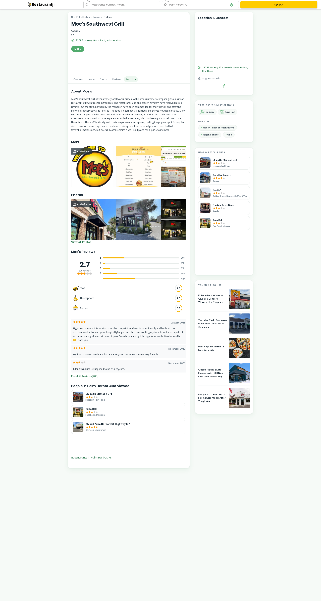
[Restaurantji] (41, 4)
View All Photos (81, 242)
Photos (103, 79)
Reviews (116, 79)
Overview (78, 79)
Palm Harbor (83, 17)
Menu (77, 49)
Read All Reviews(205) (85, 376)
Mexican (97, 17)
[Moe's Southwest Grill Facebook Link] (224, 86)
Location (131, 79)
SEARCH (279, 4)
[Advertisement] (128, 63)
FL (72, 17)
